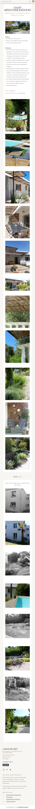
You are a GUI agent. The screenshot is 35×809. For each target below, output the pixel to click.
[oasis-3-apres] (17, 670)
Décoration (9, 797)
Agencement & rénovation (13, 795)
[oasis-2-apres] (17, 607)
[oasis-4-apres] (17, 733)
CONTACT (5, 765)
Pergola (14, 15)
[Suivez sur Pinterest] (7, 769)
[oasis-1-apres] (17, 545)
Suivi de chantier (10, 801)
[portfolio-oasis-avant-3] (17, 638)
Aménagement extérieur (14, 13)
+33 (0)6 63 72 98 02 (8, 762)
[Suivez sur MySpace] (10, 769)
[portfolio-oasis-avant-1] (17, 512)
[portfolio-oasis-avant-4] (17, 701)
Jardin (26, 13)
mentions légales (23, 807)
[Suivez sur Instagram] (33, 1)
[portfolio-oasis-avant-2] (17, 575)
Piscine (21, 15)
